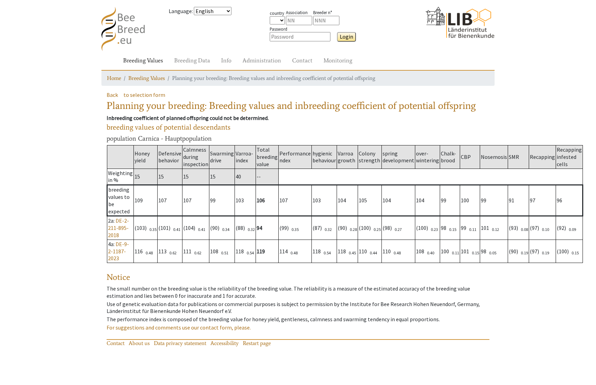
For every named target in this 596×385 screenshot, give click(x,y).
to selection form (144, 94)
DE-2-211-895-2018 (118, 228)
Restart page (257, 343)
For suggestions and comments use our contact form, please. (179, 327)
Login (346, 36)
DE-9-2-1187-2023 (118, 251)
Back (112, 94)
